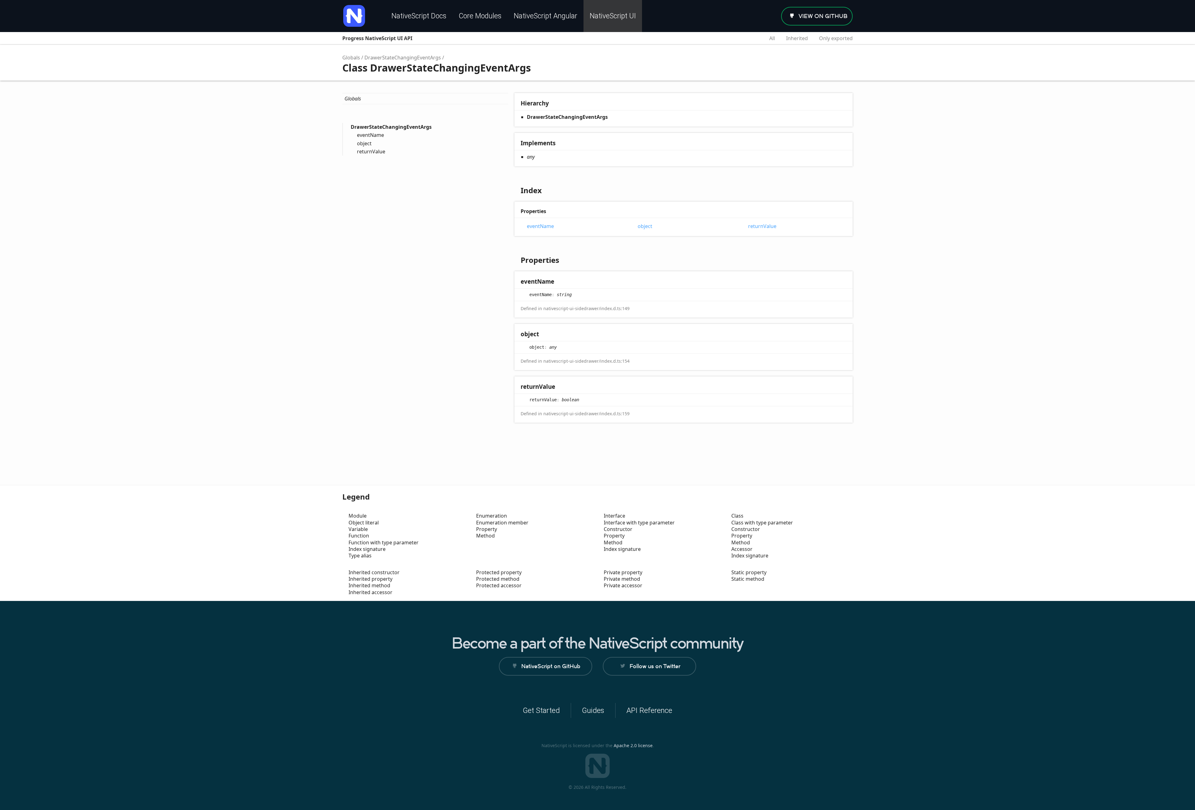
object (364, 143)
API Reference (649, 710)
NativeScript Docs (418, 16)
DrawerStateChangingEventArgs (402, 57)
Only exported (836, 38)
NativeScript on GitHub (550, 666)
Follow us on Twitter (655, 666)
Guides (593, 710)
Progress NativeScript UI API (377, 38)
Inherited (797, 38)
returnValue (371, 151)
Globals (351, 57)
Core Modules (480, 16)
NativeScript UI (613, 16)
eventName (370, 135)
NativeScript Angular (545, 16)
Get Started (541, 710)
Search (753, 38)
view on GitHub (823, 16)
